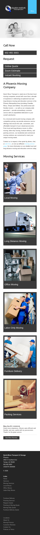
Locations (6, 518)
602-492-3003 (12, 52)
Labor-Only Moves (9, 490)
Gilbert (17, 106)
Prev (25, 33)
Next (31, 33)
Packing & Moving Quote (11, 505)
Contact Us (7, 527)
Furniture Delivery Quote (11, 510)
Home (5, 479)
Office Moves (7, 488)
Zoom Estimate (12, 70)
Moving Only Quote (9, 507)
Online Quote (11, 66)
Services (6, 481)
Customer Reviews (9, 525)
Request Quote (8, 503)
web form (8, 144)
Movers (21, 428)
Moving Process (8, 522)
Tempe (10, 106)
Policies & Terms (8, 529)
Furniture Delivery (9, 498)
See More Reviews (11, 438)
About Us (6, 520)
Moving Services (8, 483)
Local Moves (7, 485)
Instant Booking (13, 75)
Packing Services (9, 500)
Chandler (30, 103)
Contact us (6, 141)
